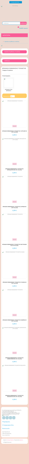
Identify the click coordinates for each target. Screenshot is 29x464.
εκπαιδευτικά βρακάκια (8, 90)
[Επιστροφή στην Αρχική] (1, 41)
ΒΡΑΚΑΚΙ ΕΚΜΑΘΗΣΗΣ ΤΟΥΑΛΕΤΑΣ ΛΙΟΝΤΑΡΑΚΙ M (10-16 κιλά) (14, 358)
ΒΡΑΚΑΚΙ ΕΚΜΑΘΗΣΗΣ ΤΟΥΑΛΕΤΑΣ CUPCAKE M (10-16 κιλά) (14, 132)
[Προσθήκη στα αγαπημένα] (14, 113)
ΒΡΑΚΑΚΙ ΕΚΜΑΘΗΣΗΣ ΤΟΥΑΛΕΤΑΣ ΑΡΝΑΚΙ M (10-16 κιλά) (14, 207)
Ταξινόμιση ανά (6, 96)
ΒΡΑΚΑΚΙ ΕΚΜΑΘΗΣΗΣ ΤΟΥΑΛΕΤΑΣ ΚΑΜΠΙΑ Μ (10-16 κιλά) (14, 320)
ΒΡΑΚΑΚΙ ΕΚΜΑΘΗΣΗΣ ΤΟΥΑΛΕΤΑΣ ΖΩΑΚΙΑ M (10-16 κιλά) (14, 283)
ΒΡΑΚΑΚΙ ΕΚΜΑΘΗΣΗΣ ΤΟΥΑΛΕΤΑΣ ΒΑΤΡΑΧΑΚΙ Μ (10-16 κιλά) (14, 245)
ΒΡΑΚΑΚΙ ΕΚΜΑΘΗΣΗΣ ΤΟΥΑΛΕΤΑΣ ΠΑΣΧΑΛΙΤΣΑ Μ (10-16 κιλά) (14, 396)
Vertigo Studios (10, 440)
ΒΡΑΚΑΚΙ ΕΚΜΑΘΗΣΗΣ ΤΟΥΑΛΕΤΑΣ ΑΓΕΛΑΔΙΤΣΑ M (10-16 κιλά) (14, 169)
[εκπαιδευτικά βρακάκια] (8, 82)
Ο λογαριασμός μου (8, 425)
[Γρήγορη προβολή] (14, 116)
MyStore (21, 440)
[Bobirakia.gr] (14, 12)
